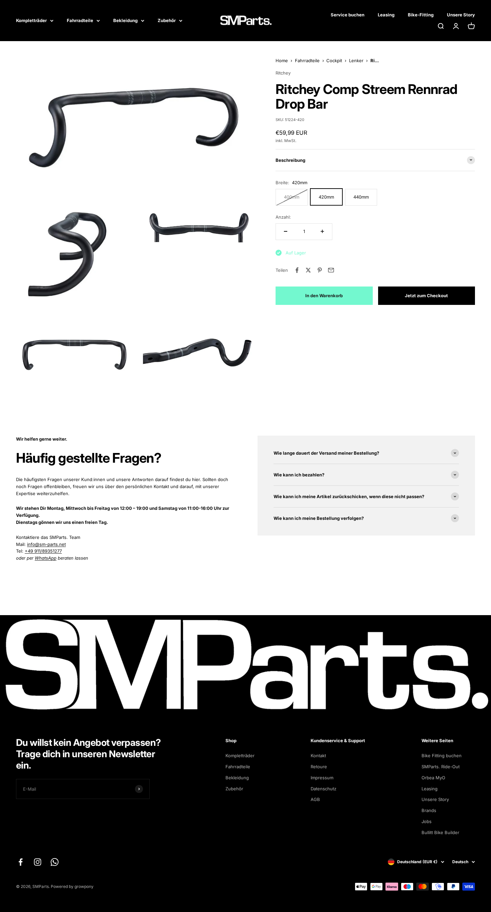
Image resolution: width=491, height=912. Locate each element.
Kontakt (318, 755)
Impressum (322, 777)
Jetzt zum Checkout (426, 295)
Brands (429, 810)
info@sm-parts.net (46, 544)
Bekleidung (125, 20)
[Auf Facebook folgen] (20, 862)
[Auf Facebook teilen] (297, 270)
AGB (315, 799)
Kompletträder (31, 20)
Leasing (386, 14)
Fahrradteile (80, 20)
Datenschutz (323, 788)
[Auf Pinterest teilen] (319, 270)
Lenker (356, 60)
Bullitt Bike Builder (440, 832)
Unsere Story (461, 14)
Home (282, 60)
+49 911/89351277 (43, 551)
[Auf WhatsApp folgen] (54, 862)
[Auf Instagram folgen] (37, 862)
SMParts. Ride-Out (441, 766)
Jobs (427, 821)
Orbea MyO (433, 777)
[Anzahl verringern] (285, 231)
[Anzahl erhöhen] (322, 231)
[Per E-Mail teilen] (331, 270)
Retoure (319, 766)
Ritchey (283, 73)
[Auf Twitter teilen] (308, 270)
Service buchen (347, 14)
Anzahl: (283, 216)
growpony (84, 886)
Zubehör (167, 20)
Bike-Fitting (421, 14)
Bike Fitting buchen (442, 755)
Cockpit (334, 60)
